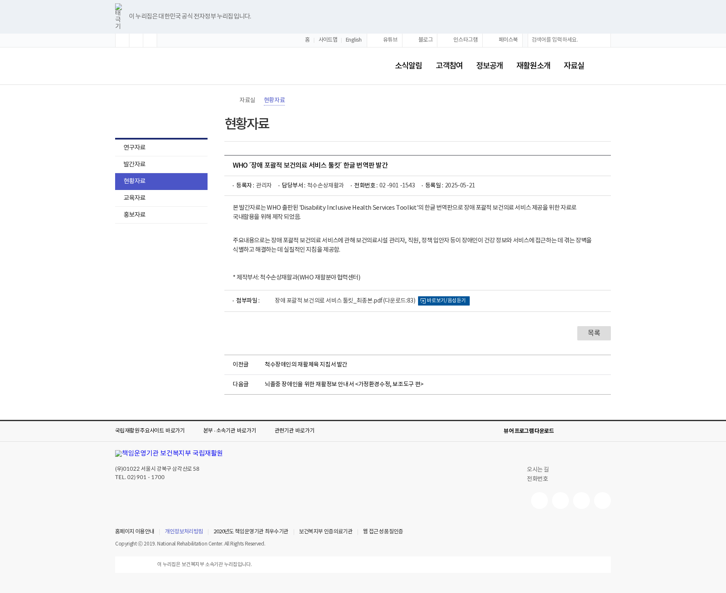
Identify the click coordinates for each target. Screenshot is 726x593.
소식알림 (408, 66)
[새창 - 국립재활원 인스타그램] (581, 500)
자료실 (574, 66)
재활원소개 (533, 66)
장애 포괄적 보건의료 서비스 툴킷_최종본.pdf (345, 301)
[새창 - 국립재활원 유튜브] (539, 500)
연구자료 (134, 147)
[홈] (228, 100)
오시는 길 (538, 469)
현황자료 (134, 181)
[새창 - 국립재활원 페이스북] (602, 500)
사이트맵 (328, 40)
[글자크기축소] (150, 40)
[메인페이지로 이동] (143, 66)
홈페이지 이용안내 (134, 532)
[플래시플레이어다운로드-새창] (606, 431)
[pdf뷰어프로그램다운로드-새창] (592, 431)
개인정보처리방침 (184, 532)
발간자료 (134, 164)
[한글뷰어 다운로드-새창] (565, 431)
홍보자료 (130, 216)
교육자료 (134, 198)
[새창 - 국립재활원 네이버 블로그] (560, 500)
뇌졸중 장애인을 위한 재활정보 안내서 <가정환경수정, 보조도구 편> (344, 384)
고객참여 (449, 66)
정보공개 (489, 66)
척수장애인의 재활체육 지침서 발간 (306, 364)
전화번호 (537, 479)
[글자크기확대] (122, 40)
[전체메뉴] (604, 66)
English (354, 40)
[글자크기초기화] (136, 40)
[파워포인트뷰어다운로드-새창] (579, 431)
